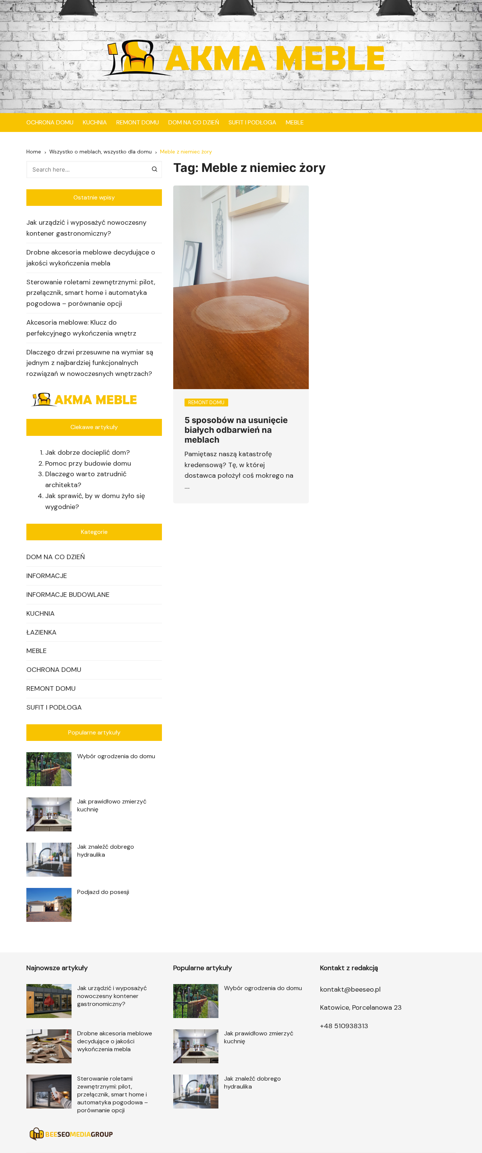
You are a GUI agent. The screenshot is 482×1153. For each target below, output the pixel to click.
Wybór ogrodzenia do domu (116, 756)
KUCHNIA (95, 122)
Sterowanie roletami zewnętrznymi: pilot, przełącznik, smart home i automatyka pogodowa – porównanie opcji (90, 293)
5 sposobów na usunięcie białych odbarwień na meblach (236, 430)
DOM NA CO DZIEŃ (193, 122)
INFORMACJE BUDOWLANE (68, 594)
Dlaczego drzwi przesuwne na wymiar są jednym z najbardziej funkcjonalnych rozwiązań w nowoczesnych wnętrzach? (89, 363)
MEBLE (295, 122)
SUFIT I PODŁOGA (252, 122)
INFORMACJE (46, 575)
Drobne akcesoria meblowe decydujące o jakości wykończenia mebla (90, 258)
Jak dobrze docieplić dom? (87, 452)
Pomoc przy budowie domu (88, 463)
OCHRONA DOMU (49, 122)
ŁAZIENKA (41, 632)
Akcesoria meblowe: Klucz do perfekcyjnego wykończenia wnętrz (81, 328)
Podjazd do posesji (103, 892)
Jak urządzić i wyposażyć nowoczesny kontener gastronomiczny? (86, 228)
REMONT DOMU (137, 122)
